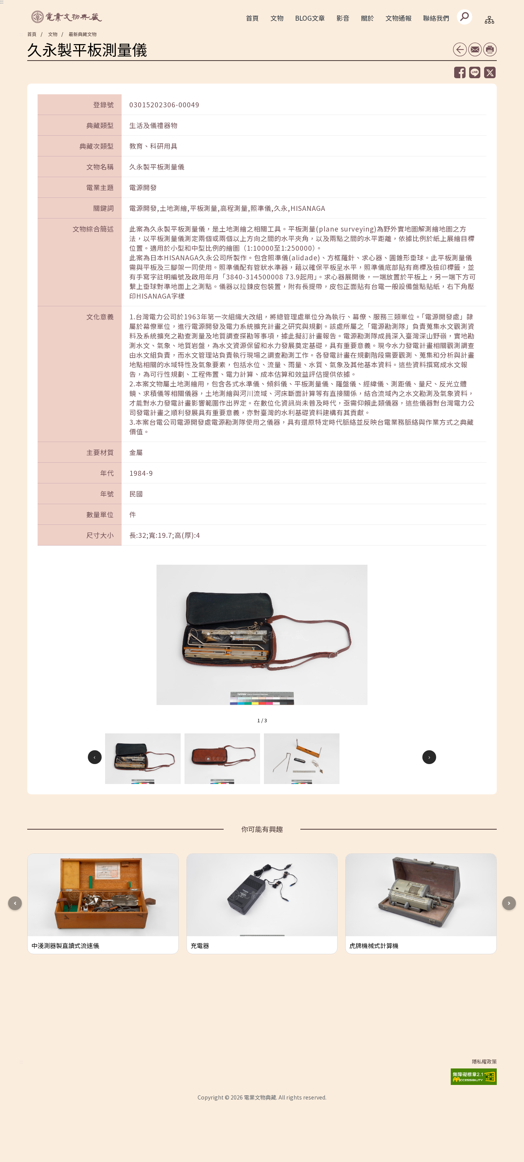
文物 (52, 34)
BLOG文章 (310, 18)
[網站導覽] (489, 19)
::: (21, 34)
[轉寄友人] (475, 49)
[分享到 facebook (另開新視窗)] (460, 72)
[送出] (464, 17)
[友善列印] (490, 49)
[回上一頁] (460, 49)
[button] (143, 758)
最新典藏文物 (82, 34)
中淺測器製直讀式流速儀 (65, 945)
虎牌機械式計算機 (374, 945)
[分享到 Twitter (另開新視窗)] (490, 72)
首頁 (252, 18)
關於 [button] (367, 18)
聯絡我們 (436, 18)
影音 (342, 18)
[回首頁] (67, 17)
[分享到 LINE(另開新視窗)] (475, 72)
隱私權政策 (484, 1061)
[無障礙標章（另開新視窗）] (474, 1075)
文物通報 (399, 18)
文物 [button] (276, 18)
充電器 (200, 945)
